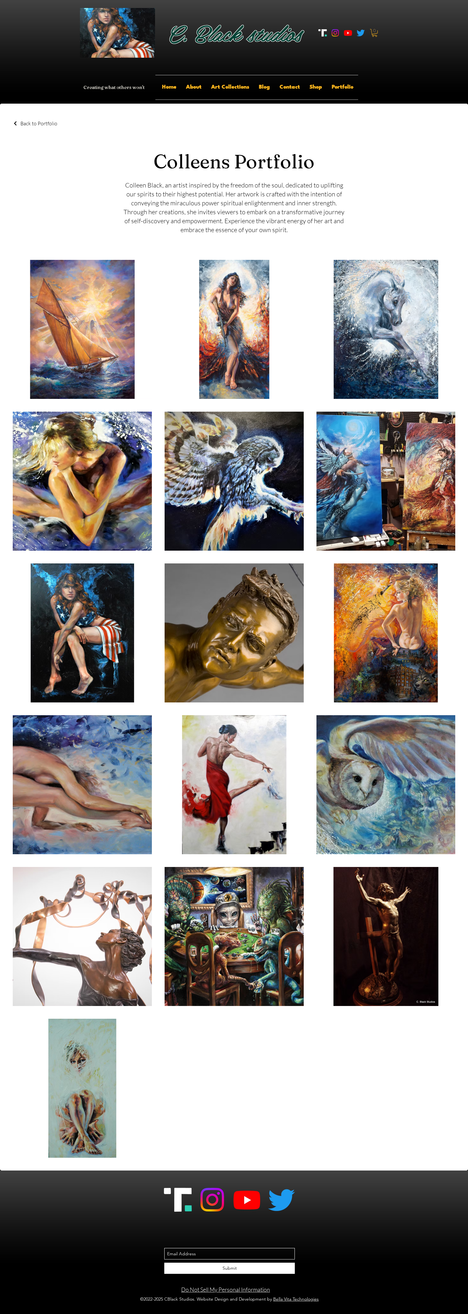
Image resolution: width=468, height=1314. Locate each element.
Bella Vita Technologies (296, 1299)
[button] (374, 33)
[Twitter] (360, 33)
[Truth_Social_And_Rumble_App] (322, 33)
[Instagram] (335, 33)
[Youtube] (348, 33)
